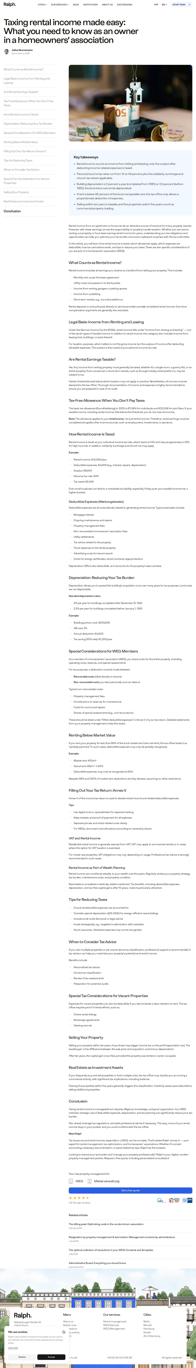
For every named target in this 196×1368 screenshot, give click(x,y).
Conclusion (12, 211)
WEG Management (114, 1328)
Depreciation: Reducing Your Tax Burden (28, 123)
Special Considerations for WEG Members (29, 133)
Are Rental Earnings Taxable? (21, 92)
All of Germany (151, 1336)
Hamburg (148, 1328)
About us (107, 4)
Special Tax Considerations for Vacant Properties (26, 181)
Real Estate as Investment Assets (24, 201)
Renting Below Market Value (21, 142)
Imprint (67, 1336)
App (156, 4)
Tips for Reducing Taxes (18, 160)
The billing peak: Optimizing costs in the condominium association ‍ (106, 1224)
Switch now (90, 4)
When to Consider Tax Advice (21, 169)
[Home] (10, 4)
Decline (22, 1357)
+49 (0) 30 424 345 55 (119, 1357)
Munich (147, 1325)
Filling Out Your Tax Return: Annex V (25, 151)
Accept (51, 1357)
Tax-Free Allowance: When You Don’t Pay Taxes (28, 103)
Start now (179, 4)
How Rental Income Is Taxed (21, 114)
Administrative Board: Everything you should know (97, 1263)
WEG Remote (111, 1325)
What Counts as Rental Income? (23, 69)
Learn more (13, 1348)
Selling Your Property (16, 192)
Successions (124, 4)
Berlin (146, 1321)
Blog (76, 4)
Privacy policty (71, 1332)
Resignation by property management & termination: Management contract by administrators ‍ (122, 1237)
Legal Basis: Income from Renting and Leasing (27, 80)
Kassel (147, 1332)
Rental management (114, 1321)
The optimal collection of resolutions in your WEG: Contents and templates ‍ (111, 1250)
